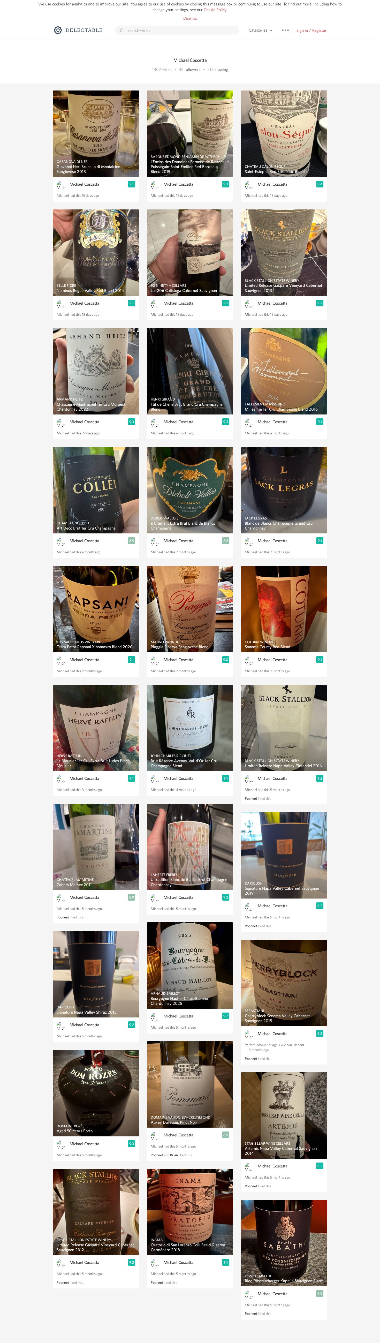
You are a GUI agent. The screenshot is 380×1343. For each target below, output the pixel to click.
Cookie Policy (215, 9)
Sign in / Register (311, 30)
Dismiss (190, 18)
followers (193, 69)
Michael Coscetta (84, 184)
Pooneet (63, 917)
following (220, 69)
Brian (174, 1155)
